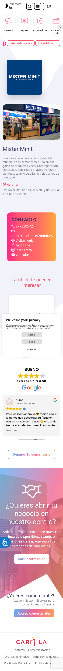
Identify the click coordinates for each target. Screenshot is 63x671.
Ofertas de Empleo (17, 657)
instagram (24, 250)
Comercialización (39, 650)
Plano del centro (47, 43)
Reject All (31, 342)
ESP (49, 6)
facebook (23, 245)
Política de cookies (47, 663)
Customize (31, 349)
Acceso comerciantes (34, 613)
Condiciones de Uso (45, 657)
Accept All (31, 335)
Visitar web (24, 240)
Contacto (19, 650)
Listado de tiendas (21, 43)
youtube (22, 254)
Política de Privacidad (17, 663)
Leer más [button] (11, 430)
